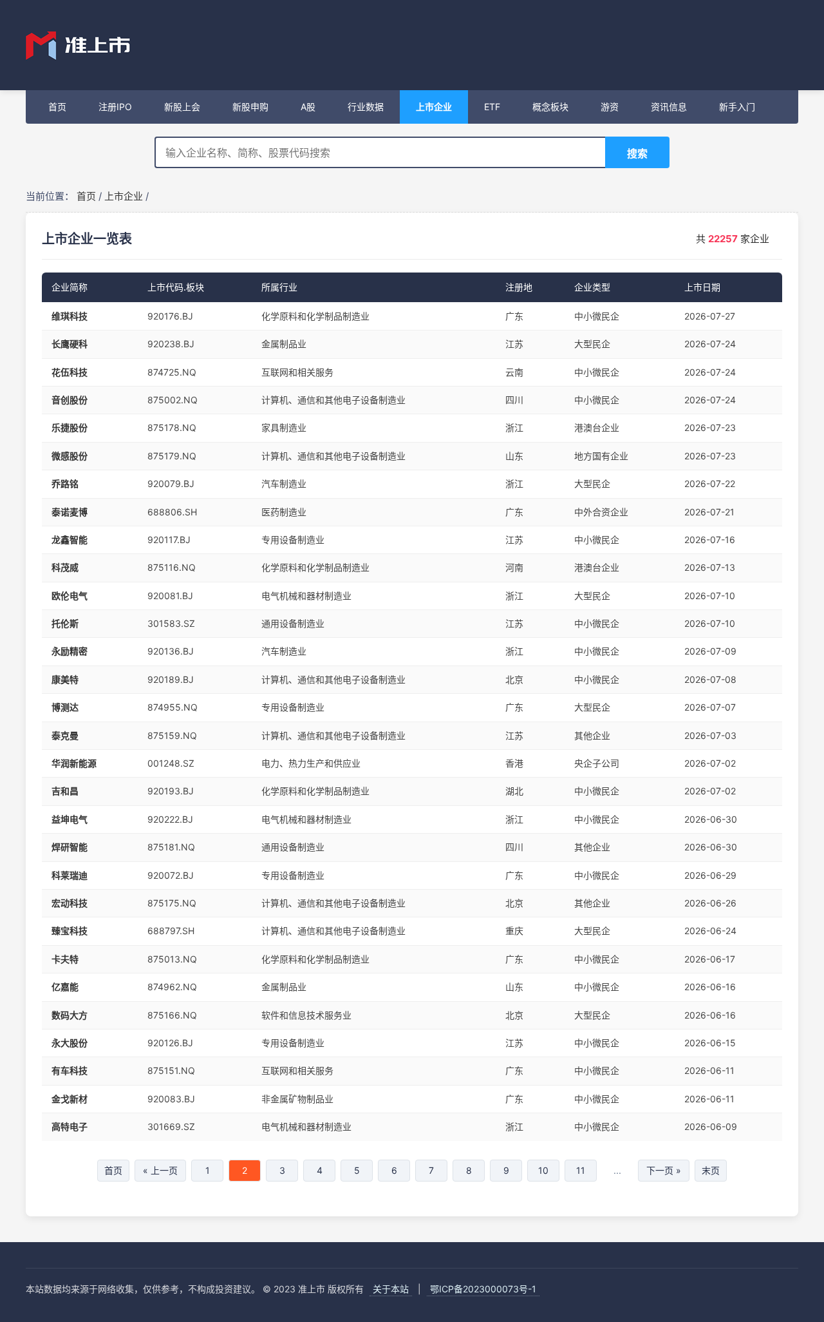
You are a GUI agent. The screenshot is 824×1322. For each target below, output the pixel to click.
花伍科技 (70, 372)
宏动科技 (70, 902)
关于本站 (391, 1288)
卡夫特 (65, 958)
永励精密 (70, 651)
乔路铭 (65, 483)
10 (543, 1170)
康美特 (65, 679)
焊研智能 (70, 846)
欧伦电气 (70, 595)
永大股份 (70, 1042)
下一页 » (663, 1170)
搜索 (637, 153)
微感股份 (70, 455)
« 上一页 (160, 1170)
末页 (711, 1170)
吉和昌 (65, 790)
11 (580, 1170)
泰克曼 (65, 735)
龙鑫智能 (70, 539)
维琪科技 (70, 316)
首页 (86, 196)
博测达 (65, 707)
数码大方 (70, 1015)
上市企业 (123, 196)
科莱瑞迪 (70, 875)
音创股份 (70, 399)
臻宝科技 (70, 930)
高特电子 (70, 1126)
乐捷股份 (70, 427)
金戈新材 (70, 1098)
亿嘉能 (65, 986)
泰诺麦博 (70, 511)
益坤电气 (70, 819)
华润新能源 (74, 763)
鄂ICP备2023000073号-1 (483, 1288)
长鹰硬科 (70, 343)
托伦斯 (65, 623)
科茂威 (65, 567)
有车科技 (70, 1070)
